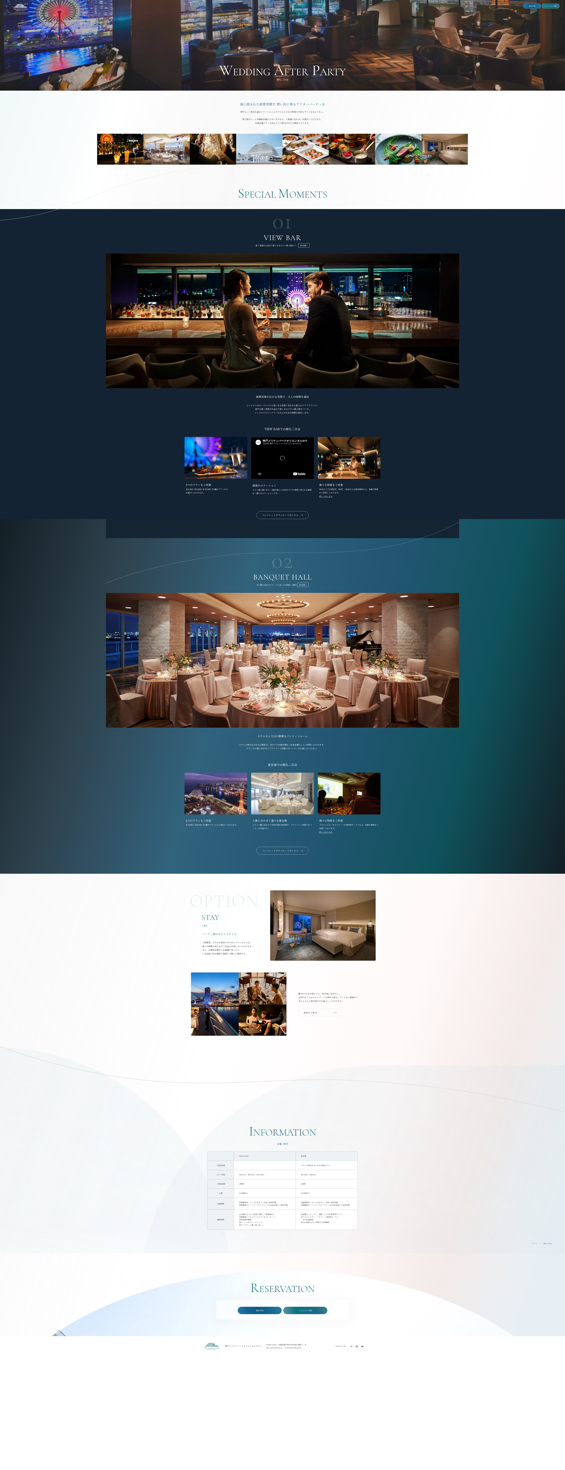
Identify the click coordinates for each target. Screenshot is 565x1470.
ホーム (534, 1243)
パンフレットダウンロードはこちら (280, 515)
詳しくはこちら (326, 496)
